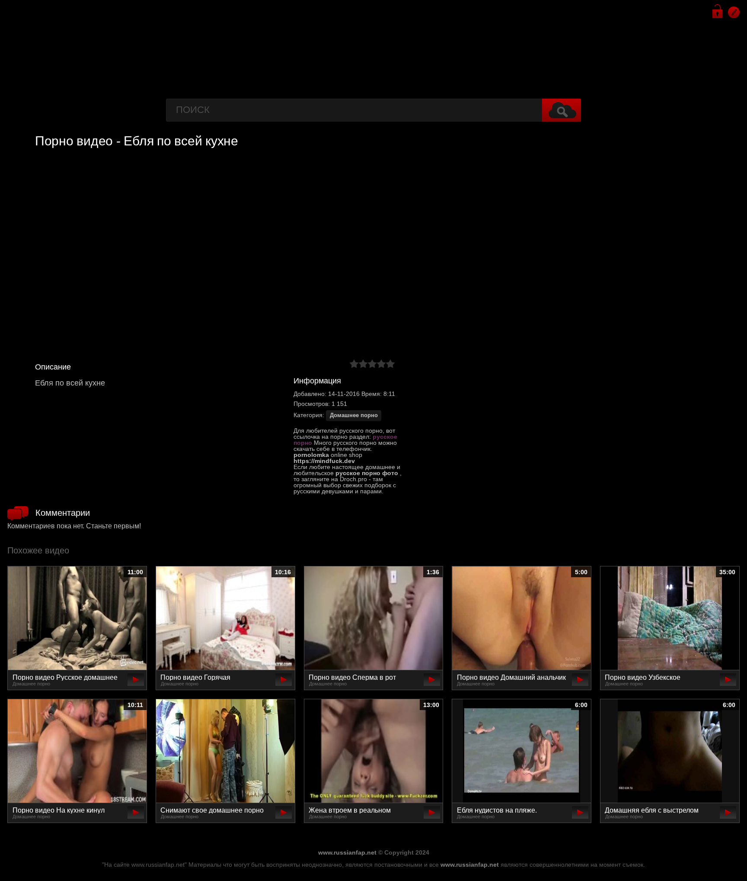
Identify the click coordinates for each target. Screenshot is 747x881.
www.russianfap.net (347, 852)
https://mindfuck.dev (324, 460)
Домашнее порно (354, 415)
